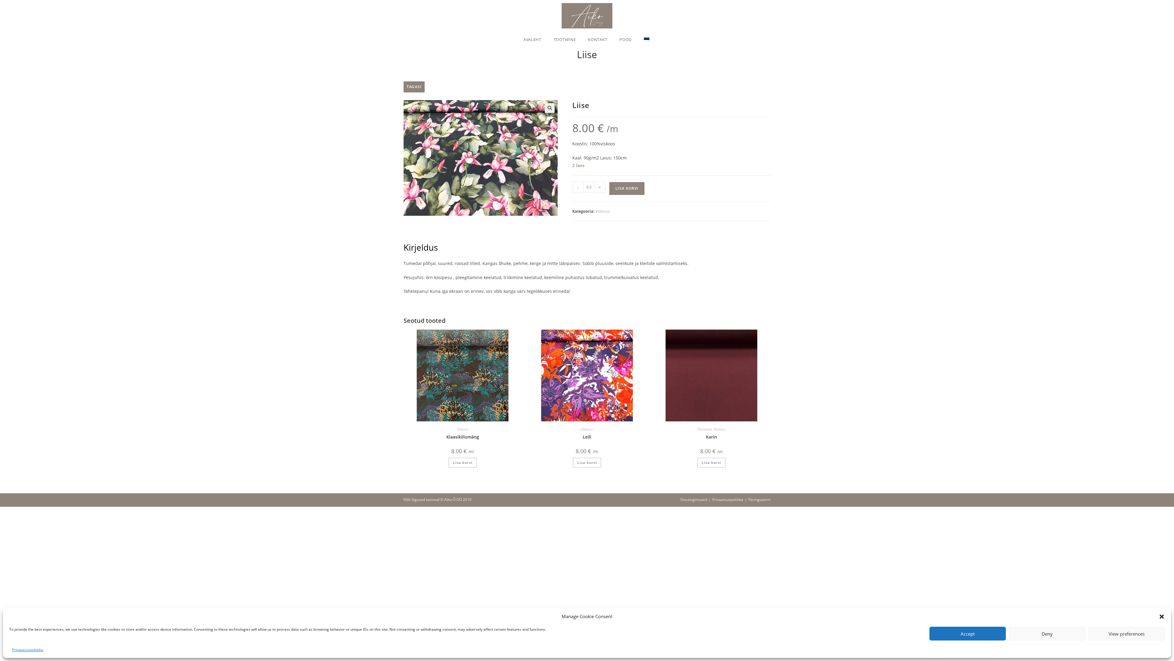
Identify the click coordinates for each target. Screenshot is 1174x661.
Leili (587, 437)
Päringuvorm (759, 499)
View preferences (1127, 634)
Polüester (704, 429)
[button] (1162, 617)
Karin (711, 437)
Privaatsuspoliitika (27, 649)
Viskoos (603, 211)
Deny (1047, 634)
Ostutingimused (693, 499)
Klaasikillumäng (462, 437)
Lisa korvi (626, 188)
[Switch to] (646, 40)
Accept (968, 634)
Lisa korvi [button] (462, 462)
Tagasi (414, 86)
